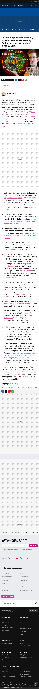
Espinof (22, 634)
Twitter (19, 80)
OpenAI (14, 29)
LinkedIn (32, 558)
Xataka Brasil (5, 671)
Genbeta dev (24, 580)
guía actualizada (10, 249)
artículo (19, 337)
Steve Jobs (22, 29)
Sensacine (23, 631)
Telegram (20, 558)
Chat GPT (18, 532)
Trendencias (5, 655)
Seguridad (5, 580)
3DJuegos (23, 620)
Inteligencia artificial (8, 576)
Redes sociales (6, 583)
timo (3, 587)
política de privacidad (26, 549)
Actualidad (23, 573)
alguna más (21, 114)
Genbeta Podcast (31, 116)
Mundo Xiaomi (6, 630)
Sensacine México (25, 671)
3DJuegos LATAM (25, 669)
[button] (11, 93)
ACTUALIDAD (5, 5)
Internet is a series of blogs (25, 387)
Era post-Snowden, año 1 (13, 198)
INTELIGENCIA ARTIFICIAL (20, 5)
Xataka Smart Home (7, 627)
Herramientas (24, 576)
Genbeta (11, 387)
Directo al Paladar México (9, 676)
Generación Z (31, 29)
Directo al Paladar (7, 643)
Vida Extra (23, 622)
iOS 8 (11, 114)
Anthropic (6, 29)
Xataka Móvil (5, 622)
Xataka (4, 620)
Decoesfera (5, 657)
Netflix (22, 587)
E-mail (26, 80)
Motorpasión (23, 643)
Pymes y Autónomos (26, 657)
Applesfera (5, 625)
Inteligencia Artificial (26, 590)
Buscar (36, 603)
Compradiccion (6, 660)
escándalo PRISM (7, 121)
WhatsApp (5, 590)
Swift (29, 313)
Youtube (16, 558)
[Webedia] (34, 1)
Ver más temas (7, 596)
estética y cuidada (26, 271)
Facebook (16, 80)
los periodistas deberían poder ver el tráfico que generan (20, 235)
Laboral (22, 583)
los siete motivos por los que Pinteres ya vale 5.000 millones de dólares (20, 221)
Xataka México (6, 669)
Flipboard (22, 80)
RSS (24, 558)
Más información (21, 687)
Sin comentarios (8, 80)
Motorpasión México (26, 676)
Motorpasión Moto (25, 645)
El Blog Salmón (24, 655)
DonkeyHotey (13, 384)
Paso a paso (5, 573)
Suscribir (33, 546)
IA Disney (26, 532)
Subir (32, 610)
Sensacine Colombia (25, 674)
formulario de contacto (19, 374)
